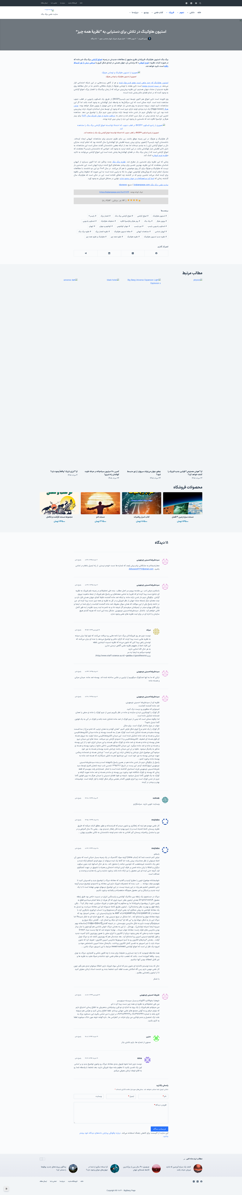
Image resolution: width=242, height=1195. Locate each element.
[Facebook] (196, 3)
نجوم (182, 12)
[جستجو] (200, 3)
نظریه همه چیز (117, 237)
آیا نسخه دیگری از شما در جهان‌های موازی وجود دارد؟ (97, 1169)
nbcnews (123, 184)
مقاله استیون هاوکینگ (123, 231)
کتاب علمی (158, 12)
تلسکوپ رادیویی (90, 221)
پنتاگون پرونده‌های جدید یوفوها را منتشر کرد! (53, 1169)
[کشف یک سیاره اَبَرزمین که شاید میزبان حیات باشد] (197, 1168)
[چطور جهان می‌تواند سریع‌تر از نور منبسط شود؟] (142, 373)
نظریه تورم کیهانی (160, 155)
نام (164, 1096)
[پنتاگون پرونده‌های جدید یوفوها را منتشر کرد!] (73, 1168)
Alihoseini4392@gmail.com (141, 569)
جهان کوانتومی (123, 226)
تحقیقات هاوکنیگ (108, 221)
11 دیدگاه (94, 39)
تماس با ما (54, 3)
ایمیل (131, 1096)
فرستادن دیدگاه (159, 1129)
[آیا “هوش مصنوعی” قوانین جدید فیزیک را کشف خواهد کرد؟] (183, 373)
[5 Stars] (128, 200)
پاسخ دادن (78, 560)
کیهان (92, 226)
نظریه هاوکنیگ (133, 237)
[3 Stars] (134, 200)
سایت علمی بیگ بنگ (49, 14)
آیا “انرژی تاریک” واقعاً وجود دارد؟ (64, 471)
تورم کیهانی (144, 62)
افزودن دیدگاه (160, 1105)
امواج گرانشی (96, 59)
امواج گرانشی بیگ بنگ (124, 216)
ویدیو (146, 12)
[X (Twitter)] (191, 3)
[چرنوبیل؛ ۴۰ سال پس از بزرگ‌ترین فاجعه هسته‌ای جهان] (156, 1168)
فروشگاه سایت (72, 3)
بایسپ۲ (92, 216)
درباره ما (62, 3)
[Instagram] (186, 3)
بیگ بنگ (148, 221)
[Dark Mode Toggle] (6, 1188)
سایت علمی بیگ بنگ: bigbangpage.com (150, 184)
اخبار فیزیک (121, 39)
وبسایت (99, 1096)
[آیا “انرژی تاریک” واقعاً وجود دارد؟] (59, 373)
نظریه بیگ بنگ (119, 161)
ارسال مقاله (44, 3)
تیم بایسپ (138, 226)
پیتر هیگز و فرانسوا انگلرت (130, 221)
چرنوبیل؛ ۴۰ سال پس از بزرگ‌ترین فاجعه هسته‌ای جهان (136, 1169)
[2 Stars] (136, 200)
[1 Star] (139, 200)
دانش (192, 12)
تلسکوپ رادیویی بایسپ (157, 226)
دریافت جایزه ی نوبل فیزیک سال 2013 (98, 115)
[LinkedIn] (109, 253)
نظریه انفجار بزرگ (102, 231)
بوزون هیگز (162, 221)
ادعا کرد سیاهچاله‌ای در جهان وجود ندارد (137, 178)
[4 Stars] (131, 200)
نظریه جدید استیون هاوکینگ (155, 237)
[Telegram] (85, 253)
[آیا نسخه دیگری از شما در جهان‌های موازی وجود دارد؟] (114, 1168)
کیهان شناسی (107, 39)
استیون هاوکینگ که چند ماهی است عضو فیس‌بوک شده (143, 82)
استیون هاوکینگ (160, 216)
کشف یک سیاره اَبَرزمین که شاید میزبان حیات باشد (178, 1169)
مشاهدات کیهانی (144, 231)
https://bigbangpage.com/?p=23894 (114, 192)
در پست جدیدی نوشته (151, 86)
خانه (81, 3)
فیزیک (171, 12)
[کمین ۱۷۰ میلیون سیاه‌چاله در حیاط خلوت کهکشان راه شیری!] (100, 373)
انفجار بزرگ (106, 216)
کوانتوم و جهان (106, 226)
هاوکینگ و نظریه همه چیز (96, 237)
